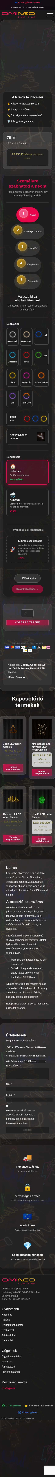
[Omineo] (18, 15)
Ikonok (25, 668)
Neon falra (7, 1361)
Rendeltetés (13, 457)
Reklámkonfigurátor (12, 1325)
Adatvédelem (9, 1335)
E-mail (10, 1095)
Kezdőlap (7, 1314)
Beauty (25, 665)
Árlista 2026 (8, 1366)
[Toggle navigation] (50, 15)
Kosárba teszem (27, 622)
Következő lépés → (27, 589)
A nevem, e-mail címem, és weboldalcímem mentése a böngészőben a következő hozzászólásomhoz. (20, 1116)
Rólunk (6, 1320)
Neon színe (12, 324)
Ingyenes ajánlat (11, 1372)
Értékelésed (13, 1065)
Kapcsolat (7, 1340)
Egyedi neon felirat (12, 1356)
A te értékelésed (15, 1061)
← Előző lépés (27, 578)
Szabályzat (8, 1330)
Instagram (8, 1388)
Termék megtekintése (13, 768)
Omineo (20, 677)
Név (9, 1084)
